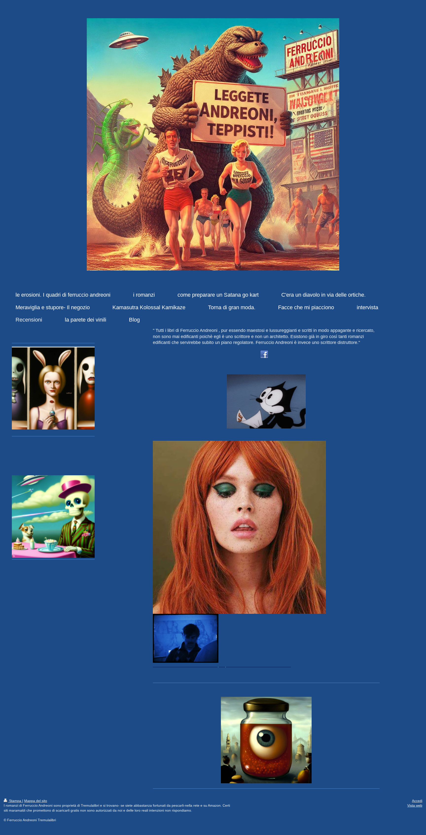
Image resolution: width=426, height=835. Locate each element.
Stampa (15, 801)
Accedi (417, 801)
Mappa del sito (35, 801)
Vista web (414, 805)
